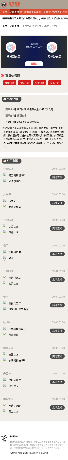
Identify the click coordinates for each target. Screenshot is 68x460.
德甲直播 (24, 12)
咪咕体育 (24, 82)
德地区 (7, 322)
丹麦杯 (7, 194)
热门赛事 (62, 12)
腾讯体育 (54, 82)
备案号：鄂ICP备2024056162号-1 (25, 453)
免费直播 (39, 82)
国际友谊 (8, 347)
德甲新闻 (33, 12)
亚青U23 (8, 168)
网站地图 (44, 453)
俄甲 (5, 245)
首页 (4, 12)
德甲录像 (43, 12)
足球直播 (14, 12)
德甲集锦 (53, 12)
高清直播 (9, 82)
